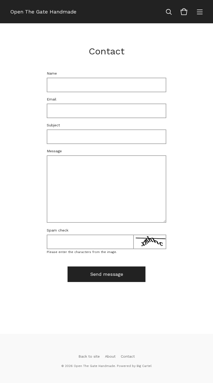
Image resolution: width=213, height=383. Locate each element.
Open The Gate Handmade (43, 12)
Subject (53, 125)
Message (54, 151)
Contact (128, 356)
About (110, 356)
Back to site (89, 356)
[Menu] (200, 12)
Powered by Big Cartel (134, 366)
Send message (106, 274)
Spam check (57, 230)
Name (52, 73)
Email (51, 99)
